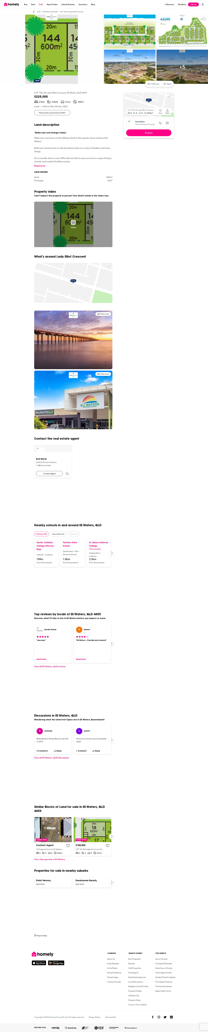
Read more (39, 165)
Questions (83, 4)
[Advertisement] (73, 501)
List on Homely (161, 959)
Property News (134, 1000)
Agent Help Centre (163, 991)
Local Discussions (135, 982)
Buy (25, 4)
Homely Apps (112, 977)
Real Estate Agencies (137, 977)
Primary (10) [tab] (41, 534)
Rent (33, 4)
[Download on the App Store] (40, 962)
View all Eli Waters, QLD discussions (51, 757)
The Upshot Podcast (163, 982)
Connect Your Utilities (137, 1004)
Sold (41, 4)
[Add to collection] (68, 845)
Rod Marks (140, 122)
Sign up (193, 4)
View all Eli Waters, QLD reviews (49, 666)
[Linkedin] (171, 1017)
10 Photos (155, 84)
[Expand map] (108, 267)
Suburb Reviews (68, 4)
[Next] (112, 552)
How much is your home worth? (52, 112)
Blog (93, 4)
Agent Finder (52, 4)
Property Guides (135, 991)
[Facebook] (152, 1017)
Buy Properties (134, 959)
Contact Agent (49, 473)
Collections (169, 4)
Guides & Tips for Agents (165, 977)
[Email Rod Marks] (167, 123)
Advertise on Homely (163, 968)
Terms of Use (110, 1017)
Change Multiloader (163, 963)
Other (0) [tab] (74, 534)
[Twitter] (165, 1017)
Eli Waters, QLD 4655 (50, 12)
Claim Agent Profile (163, 972)
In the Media (112, 968)
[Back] (34, 12)
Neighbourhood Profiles (138, 986)
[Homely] (48, 954)
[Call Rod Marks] (67, 473)
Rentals (131, 963)
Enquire (149, 132)
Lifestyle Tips (133, 995)
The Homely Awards (163, 986)
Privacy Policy (94, 1017)
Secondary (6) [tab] (58, 534)
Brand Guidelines (114, 972)
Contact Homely (114, 982)
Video (168, 84)
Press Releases (113, 963)
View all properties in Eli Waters (49, 859)
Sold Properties (134, 968)
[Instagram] (158, 1017)
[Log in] (203, 4)
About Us (111, 959)
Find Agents (133, 972)
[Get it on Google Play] (56, 962)
